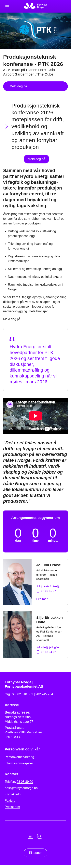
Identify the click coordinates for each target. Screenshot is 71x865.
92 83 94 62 (48, 652)
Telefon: (19, 781)
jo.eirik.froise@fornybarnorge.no (52, 586)
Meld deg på (18, 86)
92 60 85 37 (48, 590)
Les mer (42, 599)
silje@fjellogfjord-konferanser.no (52, 647)
